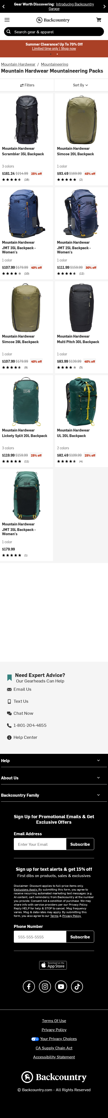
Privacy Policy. (71, 916)
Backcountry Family (20, 795)
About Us (10, 777)
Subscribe (80, 844)
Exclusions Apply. (26, 889)
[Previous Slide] (3, 6)
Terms (54, 916)
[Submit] (9, 32)
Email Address (28, 833)
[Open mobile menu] (7, 20)
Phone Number (28, 926)
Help (5, 760)
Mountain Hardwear (18, 63)
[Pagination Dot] (50, 54)
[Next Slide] (104, 6)
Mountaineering (54, 63)
